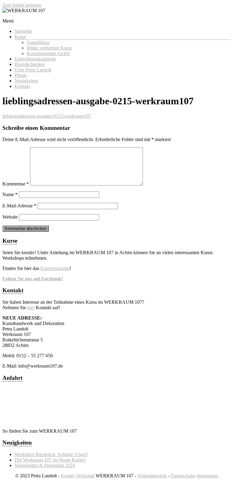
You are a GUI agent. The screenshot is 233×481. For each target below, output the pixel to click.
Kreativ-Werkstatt (77, 475)
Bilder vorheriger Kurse (49, 47)
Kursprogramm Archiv (48, 53)
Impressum (207, 475)
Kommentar (15, 183)
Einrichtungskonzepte (35, 58)
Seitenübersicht (152, 475)
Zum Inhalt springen (21, 5)
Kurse (20, 36)
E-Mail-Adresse (19, 205)
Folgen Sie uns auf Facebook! (32, 278)
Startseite (23, 31)
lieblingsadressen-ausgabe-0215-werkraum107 (46, 116)
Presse (21, 75)
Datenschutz (182, 475)
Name (10, 194)
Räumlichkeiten (30, 64)
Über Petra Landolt (33, 69)
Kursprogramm (54, 268)
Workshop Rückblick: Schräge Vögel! (51, 454)
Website (10, 217)
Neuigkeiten (26, 80)
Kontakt (22, 86)
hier (31, 307)
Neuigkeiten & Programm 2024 (45, 465)
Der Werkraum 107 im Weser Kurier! (50, 459)
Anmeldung (38, 42)
